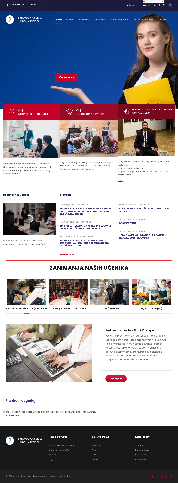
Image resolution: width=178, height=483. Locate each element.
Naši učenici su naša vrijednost (91, 113)
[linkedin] (157, 477)
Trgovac (53, 459)
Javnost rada (141, 459)
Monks (95, 459)
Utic (94, 454)
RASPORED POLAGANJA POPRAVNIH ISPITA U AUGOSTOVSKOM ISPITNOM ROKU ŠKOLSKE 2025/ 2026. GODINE (85, 211)
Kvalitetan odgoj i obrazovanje (32, 113)
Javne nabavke (142, 450)
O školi (69, 19)
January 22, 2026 (69, 222)
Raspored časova (147, 5)
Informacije (84, 19)
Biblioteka (131, 5)
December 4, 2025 (69, 236)
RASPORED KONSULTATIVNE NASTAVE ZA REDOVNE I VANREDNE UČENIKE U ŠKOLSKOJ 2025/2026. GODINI (84, 243)
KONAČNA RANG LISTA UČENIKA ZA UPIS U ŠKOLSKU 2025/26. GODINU (143, 236)
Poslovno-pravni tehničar (62, 445)
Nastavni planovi (120, 19)
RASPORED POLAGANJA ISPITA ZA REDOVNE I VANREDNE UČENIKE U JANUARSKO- (85, 227)
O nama (139, 445)
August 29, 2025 (127, 205)
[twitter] (166, 477)
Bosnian (148, 1)
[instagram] (164, 5)
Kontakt (161, 19)
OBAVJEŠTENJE (127, 223)
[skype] (162, 477)
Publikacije (100, 19)
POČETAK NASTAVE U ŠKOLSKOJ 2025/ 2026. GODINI (144, 210)
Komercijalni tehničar (59, 450)
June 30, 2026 (67, 205)
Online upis (66, 77)
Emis (94, 450)
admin (85, 205)
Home (58, 19)
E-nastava (97, 445)
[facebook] (159, 5)
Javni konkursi (142, 454)
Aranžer (53, 454)
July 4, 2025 (125, 219)
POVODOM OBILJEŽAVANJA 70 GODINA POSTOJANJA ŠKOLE (152, 111)
